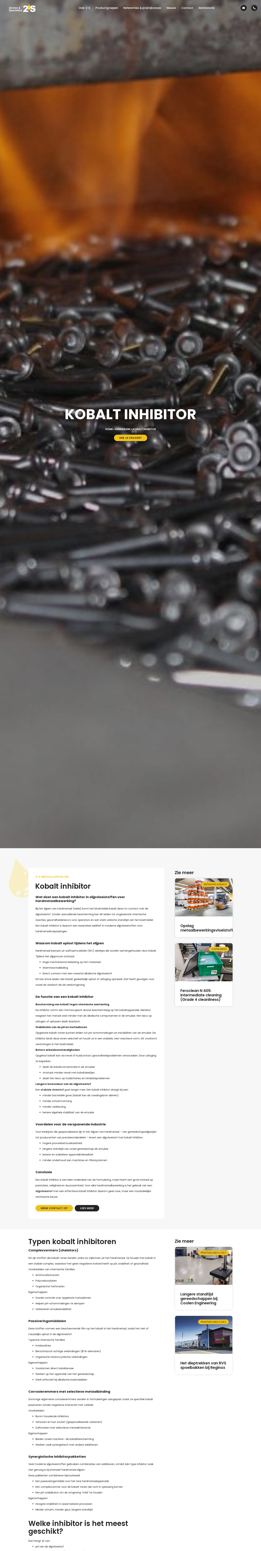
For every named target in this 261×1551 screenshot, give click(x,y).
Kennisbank (206, 8)
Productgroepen (107, 8)
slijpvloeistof (44, 1191)
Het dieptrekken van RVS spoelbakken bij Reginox (203, 1365)
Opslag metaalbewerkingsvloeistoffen (209, 928)
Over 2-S (84, 8)
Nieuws (171, 8)
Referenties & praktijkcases (142, 8)
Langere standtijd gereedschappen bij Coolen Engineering (199, 1299)
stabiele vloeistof (52, 1089)
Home (109, 429)
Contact (187, 8)
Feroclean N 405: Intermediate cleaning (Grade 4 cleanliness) (201, 995)
